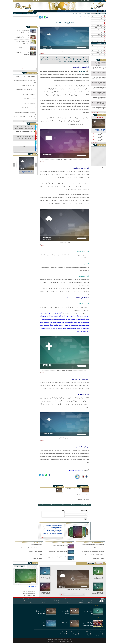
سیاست (36, 137)
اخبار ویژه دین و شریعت (18, 68)
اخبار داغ (100, 11)
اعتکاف (54, 490)
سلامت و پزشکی (80, 600)
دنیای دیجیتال (43, 600)
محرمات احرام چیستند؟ (37, 558)
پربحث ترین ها (88, 11)
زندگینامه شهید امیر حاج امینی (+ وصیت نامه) (26, 85)
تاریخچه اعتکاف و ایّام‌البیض (83, 499)
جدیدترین (43, 504)
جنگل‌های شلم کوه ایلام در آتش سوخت (23, 47)
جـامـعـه (36, 133)
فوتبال (70, 600)
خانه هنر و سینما (55, 599)
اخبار (59, 11)
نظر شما (62, 510)
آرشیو (30, 1)
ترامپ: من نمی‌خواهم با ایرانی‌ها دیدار (82, 13)
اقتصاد (90, 600)
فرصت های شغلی (61, 633)
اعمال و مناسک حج (83, 16)
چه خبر (32, 124)
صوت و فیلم (98, 635)
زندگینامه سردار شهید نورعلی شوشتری (28, 108)
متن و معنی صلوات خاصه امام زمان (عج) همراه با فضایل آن (25, 117)
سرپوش (78, 57)
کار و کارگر (90, 602)
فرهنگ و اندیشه (55, 600)
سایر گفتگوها (95, 142)
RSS (76, 635)
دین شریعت (56, 602)
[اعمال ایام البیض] (64, 38)
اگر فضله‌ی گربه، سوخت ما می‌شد (29, 595)
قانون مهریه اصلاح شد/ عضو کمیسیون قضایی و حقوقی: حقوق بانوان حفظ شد (22, 42)
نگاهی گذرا (62, 631)
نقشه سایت (74, 633)
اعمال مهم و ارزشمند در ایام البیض (35, 551)
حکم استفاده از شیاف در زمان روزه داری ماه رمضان (94, 555)
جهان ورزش (68, 602)
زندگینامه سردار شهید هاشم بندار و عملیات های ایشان (57, 557)
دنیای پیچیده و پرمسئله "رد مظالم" (28, 103)
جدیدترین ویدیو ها (99, 606)
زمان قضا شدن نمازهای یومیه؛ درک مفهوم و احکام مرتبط (24, 89)
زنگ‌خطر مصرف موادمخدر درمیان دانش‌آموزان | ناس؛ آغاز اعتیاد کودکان (22, 36)
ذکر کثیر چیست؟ (39, 555)
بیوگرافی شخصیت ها (28, 600)
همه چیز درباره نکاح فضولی (99, 558)
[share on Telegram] (42, 17)
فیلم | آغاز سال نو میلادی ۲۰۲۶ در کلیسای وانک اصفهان (76, 590)
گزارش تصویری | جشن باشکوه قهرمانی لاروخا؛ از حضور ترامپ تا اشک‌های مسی (88, 624)
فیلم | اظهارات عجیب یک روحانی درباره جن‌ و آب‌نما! (98, 578)
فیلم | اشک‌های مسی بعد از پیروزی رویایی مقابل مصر (88, 611)
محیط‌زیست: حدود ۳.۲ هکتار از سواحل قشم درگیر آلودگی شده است (22, 31)
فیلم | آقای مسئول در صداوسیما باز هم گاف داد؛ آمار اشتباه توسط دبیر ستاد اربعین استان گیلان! (97, 593)
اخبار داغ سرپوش (96, 112)
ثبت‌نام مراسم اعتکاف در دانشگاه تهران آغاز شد (74, 489)
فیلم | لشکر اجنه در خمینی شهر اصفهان (45, 578)
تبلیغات (19, 1)
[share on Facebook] (47, 17)
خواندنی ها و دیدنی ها (28, 599)
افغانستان (31, 602)
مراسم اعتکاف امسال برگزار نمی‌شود (82, 494)
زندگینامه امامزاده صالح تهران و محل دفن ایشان (54, 525)
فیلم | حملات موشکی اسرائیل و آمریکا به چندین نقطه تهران (64, 611)
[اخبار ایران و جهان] (97, 9)
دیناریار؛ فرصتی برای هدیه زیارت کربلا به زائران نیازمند (25, 76)
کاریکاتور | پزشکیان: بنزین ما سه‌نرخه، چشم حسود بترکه (25, 172)
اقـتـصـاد (36, 148)
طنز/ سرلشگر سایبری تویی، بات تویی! (29, 593)
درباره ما (99, 631)
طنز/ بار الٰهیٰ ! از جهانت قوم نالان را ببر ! (28, 591)
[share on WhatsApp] (44, 17)
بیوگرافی (70, 11)
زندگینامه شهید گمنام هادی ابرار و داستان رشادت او (57, 551)
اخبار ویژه (95, 11)
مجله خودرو (44, 602)
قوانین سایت (98, 633)
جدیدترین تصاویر (99, 618)
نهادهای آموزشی (67, 599)
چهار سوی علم (43, 599)
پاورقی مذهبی (20, 566)
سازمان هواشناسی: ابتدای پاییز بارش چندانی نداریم (22, 53)
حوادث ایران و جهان (79, 602)
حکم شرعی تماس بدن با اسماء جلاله (28, 94)
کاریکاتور (35, 154)
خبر (103, 60)
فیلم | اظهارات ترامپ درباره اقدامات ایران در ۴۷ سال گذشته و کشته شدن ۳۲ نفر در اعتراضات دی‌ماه (40, 611)
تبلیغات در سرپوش (73, 631)
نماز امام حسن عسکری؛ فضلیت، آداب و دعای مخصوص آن (25, 113)
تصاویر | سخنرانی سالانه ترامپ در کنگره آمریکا (64, 623)
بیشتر (16, 151)
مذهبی (89, 16)
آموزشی (36, 142)
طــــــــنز (32, 566)
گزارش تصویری (86, 635)
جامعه (82, 599)
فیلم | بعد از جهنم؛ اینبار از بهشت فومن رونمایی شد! (45, 593)
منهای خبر (82, 11)
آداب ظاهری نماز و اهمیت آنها (29, 98)
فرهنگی (36, 127)
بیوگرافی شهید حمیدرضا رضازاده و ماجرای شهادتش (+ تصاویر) (25, 81)
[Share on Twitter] (40, 17)
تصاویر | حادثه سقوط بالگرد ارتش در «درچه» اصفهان (41, 623)
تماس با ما (87, 631)
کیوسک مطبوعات (64, 11)
